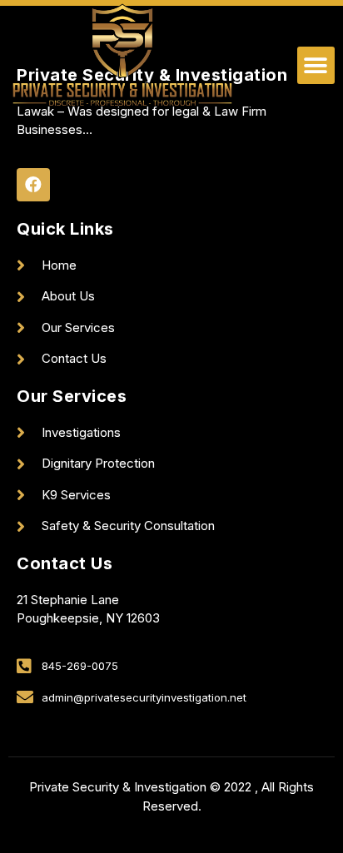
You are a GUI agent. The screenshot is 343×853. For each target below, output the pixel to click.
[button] (316, 65)
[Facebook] (33, 184)
